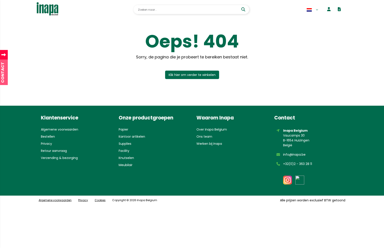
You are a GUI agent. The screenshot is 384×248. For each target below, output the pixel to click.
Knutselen (126, 158)
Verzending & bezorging (59, 158)
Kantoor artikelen (132, 136)
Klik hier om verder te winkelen (192, 75)
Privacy (46, 143)
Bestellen (48, 136)
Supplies (125, 143)
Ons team (204, 136)
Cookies (100, 200)
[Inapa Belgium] (47, 9)
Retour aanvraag (54, 151)
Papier (123, 129)
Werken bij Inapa (209, 143)
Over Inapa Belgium (211, 129)
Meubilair (125, 165)
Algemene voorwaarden (59, 129)
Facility (124, 151)
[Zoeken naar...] (244, 9)
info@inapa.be (294, 154)
